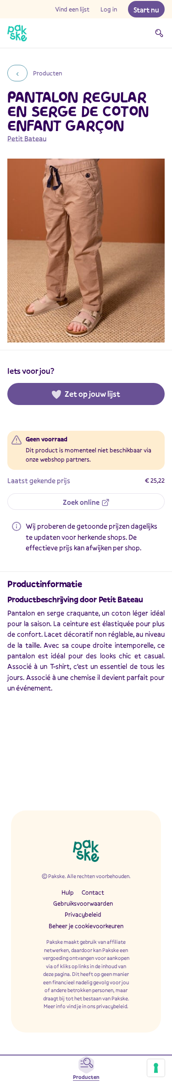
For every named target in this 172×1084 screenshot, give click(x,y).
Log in (108, 9)
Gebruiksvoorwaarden (83, 903)
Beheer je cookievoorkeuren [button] (86, 926)
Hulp (67, 892)
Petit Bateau (26, 138)
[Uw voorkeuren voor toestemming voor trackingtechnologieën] (156, 1068)
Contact (93, 892)
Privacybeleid (83, 914)
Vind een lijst (72, 9)
